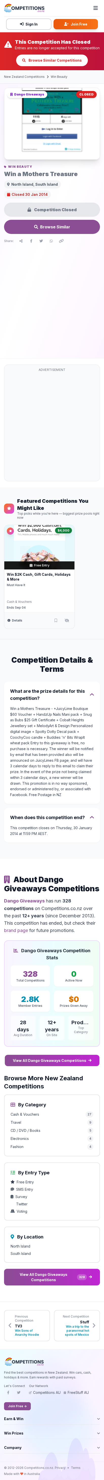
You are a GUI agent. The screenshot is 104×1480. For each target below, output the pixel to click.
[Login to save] (55, 620)
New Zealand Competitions (24, 77)
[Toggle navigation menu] (95, 8)
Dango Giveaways (24, 900)
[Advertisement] (52, 300)
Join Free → (17, 1406)
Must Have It (16, 585)
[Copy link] (61, 241)
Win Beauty (59, 77)
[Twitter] (19, 1394)
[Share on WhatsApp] (51, 241)
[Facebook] (8, 1394)
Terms (76, 1468)
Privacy (60, 1468)
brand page (16, 930)
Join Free (79, 24)
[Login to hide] (66, 620)
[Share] (21, 241)
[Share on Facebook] (31, 241)
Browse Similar (55, 226)
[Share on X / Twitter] (41, 241)
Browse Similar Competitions (55, 60)
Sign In (31, 24)
